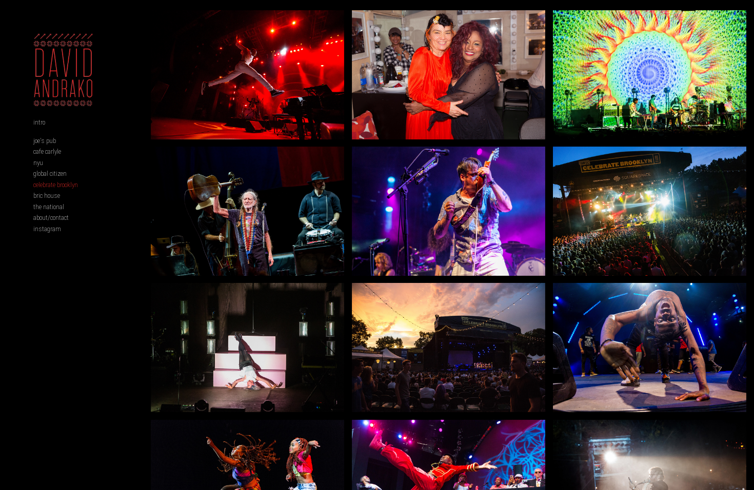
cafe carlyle (47, 151)
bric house (46, 195)
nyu (38, 163)
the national (48, 207)
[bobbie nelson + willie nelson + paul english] (247, 211)
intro (39, 122)
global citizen (50, 173)
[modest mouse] (448, 211)
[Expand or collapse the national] (71, 206)
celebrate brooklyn (55, 185)
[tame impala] (649, 74)
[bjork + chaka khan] (448, 74)
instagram (47, 229)
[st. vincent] (247, 347)
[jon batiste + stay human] (247, 74)
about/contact (51, 217)
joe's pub (44, 141)
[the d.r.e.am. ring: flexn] (649, 347)
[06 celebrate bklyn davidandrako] (448, 347)
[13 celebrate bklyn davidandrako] (649, 211)
